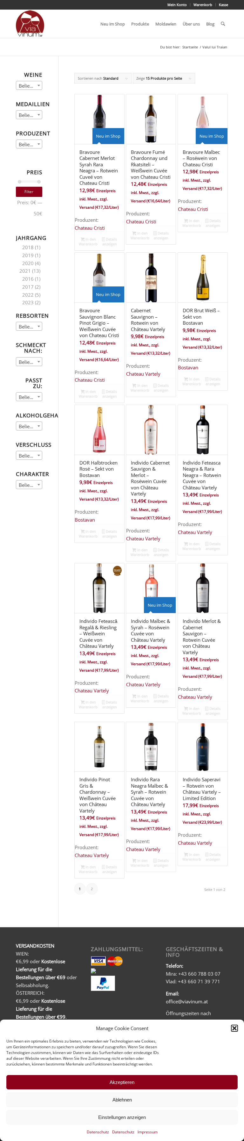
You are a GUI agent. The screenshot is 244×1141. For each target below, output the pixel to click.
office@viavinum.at (187, 1001)
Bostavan (188, 367)
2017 (28, 287)
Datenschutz (98, 1132)
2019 (28, 255)
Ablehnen (122, 1099)
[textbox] (29, 85)
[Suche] (223, 24)
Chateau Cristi (90, 228)
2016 (28, 279)
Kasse (223, 4)
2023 (28, 302)
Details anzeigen (109, 241)
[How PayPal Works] (103, 989)
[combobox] (29, 85)
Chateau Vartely (143, 374)
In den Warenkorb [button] (88, 241)
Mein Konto (177, 4)
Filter (28, 191)
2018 (28, 247)
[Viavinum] (30, 24)
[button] (234, 1028)
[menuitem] (177, 4)
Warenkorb (202, 4)
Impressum (148, 1132)
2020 (28, 263)
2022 (28, 295)
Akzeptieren (122, 1082)
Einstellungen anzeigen (122, 1117)
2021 (25, 271)
